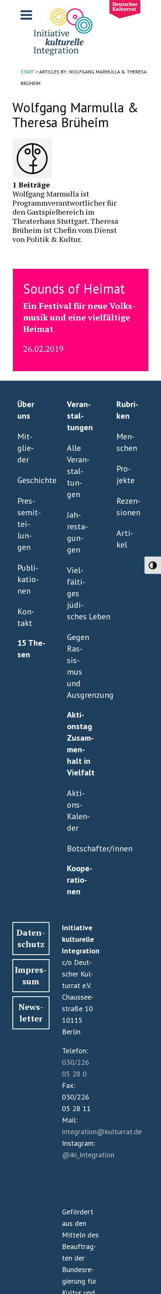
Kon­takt (25, 617)
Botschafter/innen (79, 848)
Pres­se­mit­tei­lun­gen (29, 523)
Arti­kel (124, 539)
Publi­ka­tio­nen (28, 579)
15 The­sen (31, 649)
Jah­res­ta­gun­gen (77, 532)
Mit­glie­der (25, 448)
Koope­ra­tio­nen (79, 880)
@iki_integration (88, 1154)
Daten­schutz (31, 938)
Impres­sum (31, 975)
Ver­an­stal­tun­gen (80, 416)
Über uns (25, 410)
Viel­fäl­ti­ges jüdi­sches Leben (79, 593)
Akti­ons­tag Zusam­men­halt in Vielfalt (81, 743)
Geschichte (29, 480)
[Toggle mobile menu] (27, 14)
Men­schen (126, 442)
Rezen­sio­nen (128, 506)
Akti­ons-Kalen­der (78, 810)
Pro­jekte (125, 474)
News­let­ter (31, 1012)
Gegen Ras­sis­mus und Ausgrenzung (79, 666)
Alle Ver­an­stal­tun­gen (78, 471)
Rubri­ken (127, 410)
